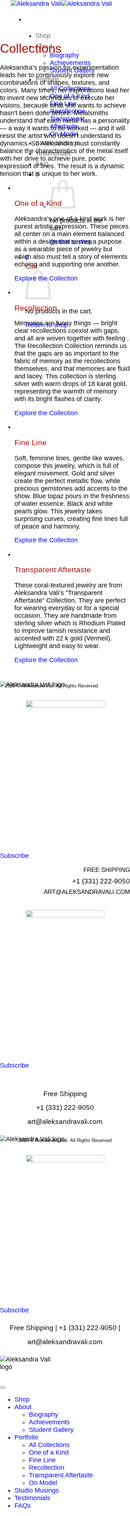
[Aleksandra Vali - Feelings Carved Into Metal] (61, 3)
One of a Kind (49, 1452)
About (22, 1407)
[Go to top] (3, 1387)
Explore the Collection (46, 413)
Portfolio (26, 1437)
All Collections (49, 1444)
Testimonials (32, 1498)
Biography (64, 55)
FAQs (22, 1505)
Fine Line (42, 1460)
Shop (43, 35)
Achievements (70, 62)
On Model (43, 1482)
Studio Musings (36, 1490)
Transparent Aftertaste (61, 1475)
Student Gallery (51, 1429)
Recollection (46, 1467)
